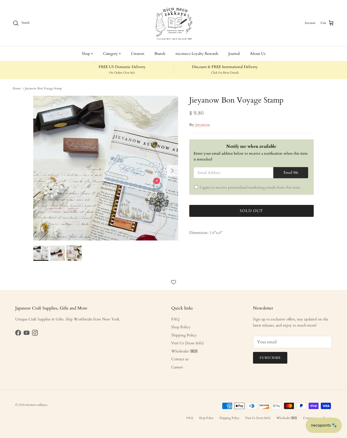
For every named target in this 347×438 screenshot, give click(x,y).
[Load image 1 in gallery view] (105, 168)
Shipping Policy (184, 335)
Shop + (87, 53)
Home (17, 88)
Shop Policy (181, 327)
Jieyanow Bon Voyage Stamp (43, 88)
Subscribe (270, 357)
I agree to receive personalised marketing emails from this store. (250, 187)
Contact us (179, 359)
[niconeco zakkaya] (173, 23)
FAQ (175, 319)
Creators (137, 53)
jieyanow (202, 124)
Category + (112, 53)
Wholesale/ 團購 (184, 351)
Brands (159, 53)
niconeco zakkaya (36, 405)
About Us (257, 53)
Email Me (290, 172)
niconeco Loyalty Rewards (197, 53)
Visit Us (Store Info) (187, 343)
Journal (234, 53)
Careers (177, 367)
